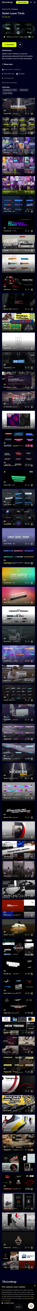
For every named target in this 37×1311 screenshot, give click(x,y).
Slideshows (24, 90)
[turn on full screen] (26, 113)
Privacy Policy (30, 1296)
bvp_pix (7, 17)
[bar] (34, 2)
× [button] (34, 1285)
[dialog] (18, 1297)
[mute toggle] (5, 110)
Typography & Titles (10, 90)
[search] (31, 2)
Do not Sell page (6, 1300)
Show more (8, 64)
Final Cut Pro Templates (10, 9)
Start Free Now (22, 2)
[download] (31, 113)
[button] (18, 1303)
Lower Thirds (7, 93)
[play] (4, 37)
